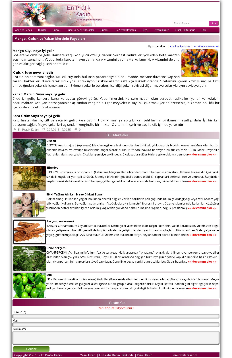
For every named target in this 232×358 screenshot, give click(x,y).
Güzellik (104, 29)
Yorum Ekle (158, 46)
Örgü (145, 29)
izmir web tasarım (185, 355)
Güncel (56, 29)
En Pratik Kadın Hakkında (116, 355)
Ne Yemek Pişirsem (126, 29)
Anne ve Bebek (23, 29)
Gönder (31, 349)
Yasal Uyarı (87, 355)
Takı (203, 29)
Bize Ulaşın (144, 355)
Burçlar (42, 29)
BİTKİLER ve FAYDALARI (206, 46)
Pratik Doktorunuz (185, 29)
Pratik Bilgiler (162, 29)
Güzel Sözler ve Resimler (80, 29)
